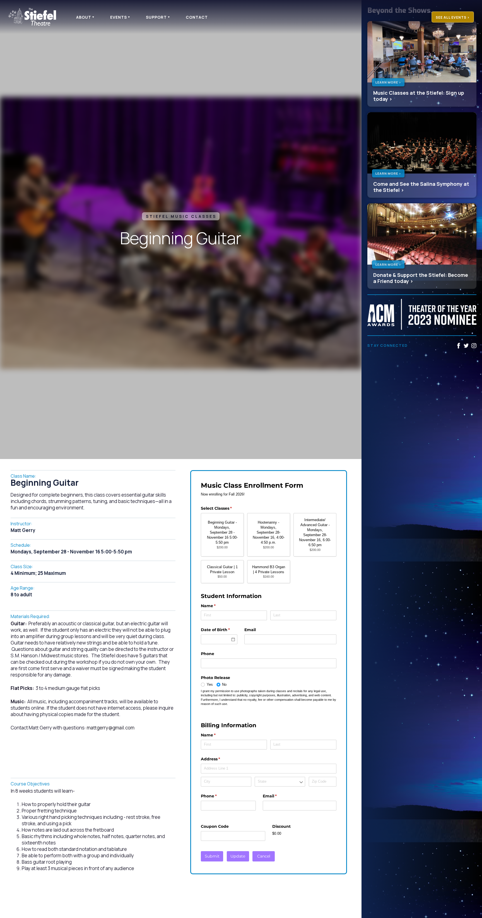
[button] (84, 17)
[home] (34, 17)
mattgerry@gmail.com (110, 727)
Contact (197, 17)
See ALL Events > (453, 17)
